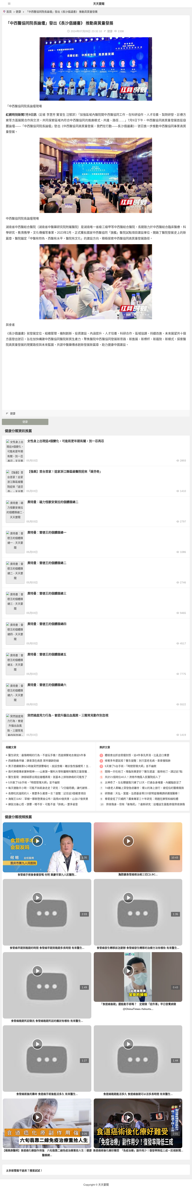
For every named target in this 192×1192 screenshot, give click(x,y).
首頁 (9, 11)
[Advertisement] (96, 377)
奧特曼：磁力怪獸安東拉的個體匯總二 (52, 502)
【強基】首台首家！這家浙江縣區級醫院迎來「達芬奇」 (64, 471)
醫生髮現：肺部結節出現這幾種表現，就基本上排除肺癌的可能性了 (47, 776)
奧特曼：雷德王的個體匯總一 (46, 532)
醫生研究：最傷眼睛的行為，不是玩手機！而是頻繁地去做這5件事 (47, 755)
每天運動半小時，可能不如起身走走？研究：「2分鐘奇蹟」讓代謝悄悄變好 (51, 787)
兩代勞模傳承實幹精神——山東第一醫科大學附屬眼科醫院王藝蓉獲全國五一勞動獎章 (58, 771)
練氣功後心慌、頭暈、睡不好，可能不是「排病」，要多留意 (43, 804)
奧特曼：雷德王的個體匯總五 (46, 654)
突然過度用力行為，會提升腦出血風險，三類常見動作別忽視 (67, 715)
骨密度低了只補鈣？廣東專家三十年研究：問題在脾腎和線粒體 (141, 798)
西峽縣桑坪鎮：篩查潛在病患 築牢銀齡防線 (33, 760)
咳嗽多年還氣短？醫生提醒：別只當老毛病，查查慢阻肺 (137, 760)
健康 (18, 11)
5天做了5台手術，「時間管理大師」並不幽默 (34, 782)
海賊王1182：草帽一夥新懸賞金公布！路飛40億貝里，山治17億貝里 (48, 798)
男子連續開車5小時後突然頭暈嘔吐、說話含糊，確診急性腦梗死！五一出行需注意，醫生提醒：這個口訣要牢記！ (74, 766)
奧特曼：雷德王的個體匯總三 (46, 593)
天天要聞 (98, 3)
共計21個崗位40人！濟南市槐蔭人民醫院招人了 (133, 776)
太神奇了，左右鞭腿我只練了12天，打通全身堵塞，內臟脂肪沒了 (143, 782)
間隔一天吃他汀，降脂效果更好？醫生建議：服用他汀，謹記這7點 (143, 771)
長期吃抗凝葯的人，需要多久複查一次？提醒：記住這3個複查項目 (47, 793)
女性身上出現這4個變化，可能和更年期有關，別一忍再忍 (65, 441)
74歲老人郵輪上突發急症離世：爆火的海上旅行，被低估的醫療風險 (144, 787)
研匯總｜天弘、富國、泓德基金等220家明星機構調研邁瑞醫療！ (142, 793)
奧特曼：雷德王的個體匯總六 (46, 684)
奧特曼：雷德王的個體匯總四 (46, 624)
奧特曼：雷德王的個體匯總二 (46, 563)
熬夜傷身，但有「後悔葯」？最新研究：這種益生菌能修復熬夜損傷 (145, 804)
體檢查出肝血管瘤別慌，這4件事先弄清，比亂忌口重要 (137, 755)
